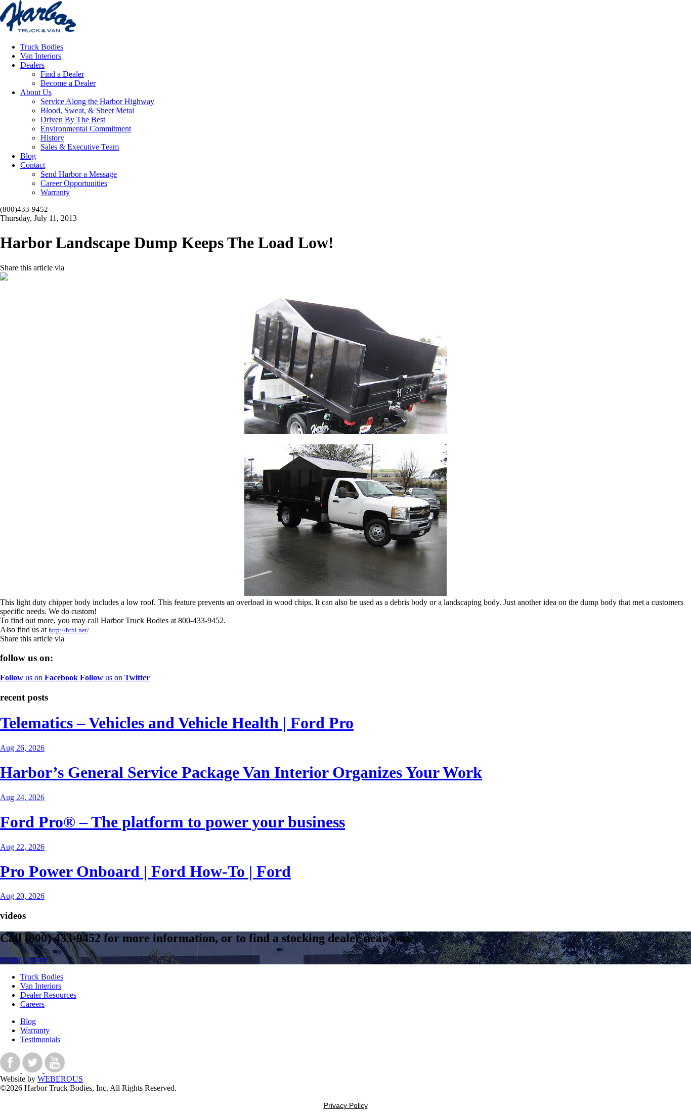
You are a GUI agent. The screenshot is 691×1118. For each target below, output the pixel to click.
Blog (28, 156)
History (52, 137)
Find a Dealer (62, 74)
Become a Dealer (68, 83)
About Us (36, 92)
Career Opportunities (73, 183)
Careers (32, 1004)
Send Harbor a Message (78, 174)
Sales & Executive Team (79, 147)
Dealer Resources (48, 995)
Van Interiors (40, 56)
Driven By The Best (72, 119)
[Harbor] (38, 29)
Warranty (55, 192)
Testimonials (40, 1039)
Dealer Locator (24, 959)
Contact (32, 165)
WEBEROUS (60, 1079)
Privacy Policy (346, 1105)
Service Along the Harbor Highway (97, 101)
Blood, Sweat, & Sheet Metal (87, 110)
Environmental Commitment (85, 128)
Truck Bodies (41, 46)
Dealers (32, 65)
